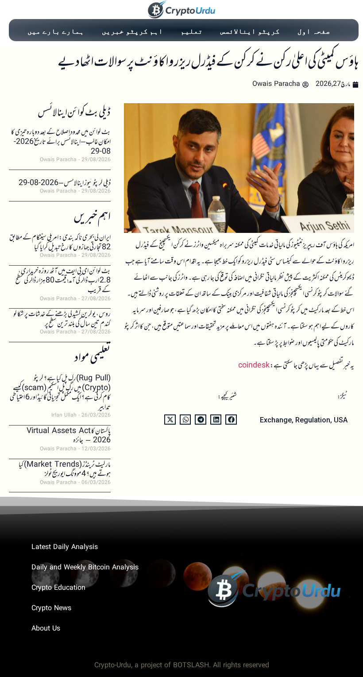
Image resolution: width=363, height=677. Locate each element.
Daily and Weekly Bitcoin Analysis (85, 568)
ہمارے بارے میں (55, 31)
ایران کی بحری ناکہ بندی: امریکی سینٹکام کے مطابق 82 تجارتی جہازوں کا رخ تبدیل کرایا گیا (60, 242)
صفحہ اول (313, 31)
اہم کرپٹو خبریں (132, 31)
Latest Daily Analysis (64, 547)
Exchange (276, 420)
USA (341, 420)
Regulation (312, 420)
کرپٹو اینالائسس (250, 31)
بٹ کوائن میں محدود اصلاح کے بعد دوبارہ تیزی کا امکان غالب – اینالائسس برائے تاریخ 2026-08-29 (61, 142)
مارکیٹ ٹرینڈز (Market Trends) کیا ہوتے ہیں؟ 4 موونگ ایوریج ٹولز (65, 469)
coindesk (254, 365)
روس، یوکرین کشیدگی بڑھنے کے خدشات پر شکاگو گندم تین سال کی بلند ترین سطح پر (62, 319)
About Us (45, 629)
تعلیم (192, 31)
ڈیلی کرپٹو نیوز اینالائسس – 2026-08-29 (65, 183)
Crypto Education (58, 588)
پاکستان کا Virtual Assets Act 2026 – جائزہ (69, 436)
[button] (231, 419)
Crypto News (51, 609)
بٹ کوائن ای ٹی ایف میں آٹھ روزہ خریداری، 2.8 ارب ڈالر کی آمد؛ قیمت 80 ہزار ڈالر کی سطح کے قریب (63, 281)
